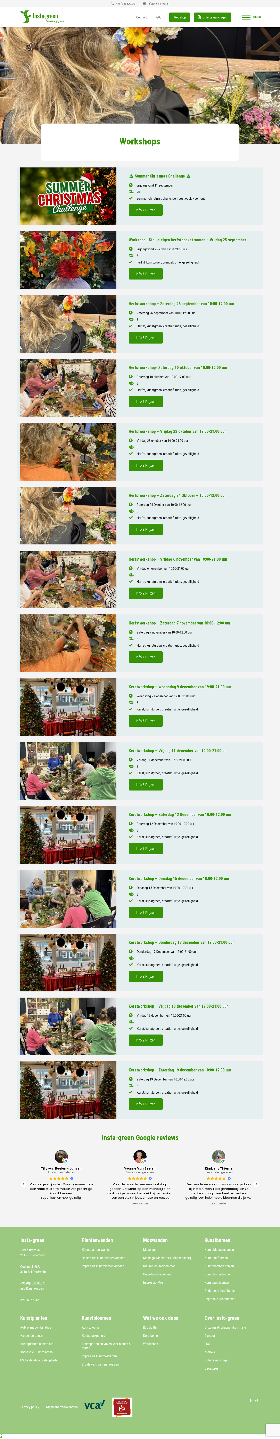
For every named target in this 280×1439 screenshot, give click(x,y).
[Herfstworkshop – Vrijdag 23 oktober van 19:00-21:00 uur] (68, 451)
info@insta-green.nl (157, 3)
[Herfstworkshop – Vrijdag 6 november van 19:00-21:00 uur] (68, 579)
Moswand (149, 1250)
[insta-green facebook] (250, 1400)
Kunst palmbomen (217, 1282)
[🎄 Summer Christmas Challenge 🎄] (68, 196)
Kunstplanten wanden (96, 1250)
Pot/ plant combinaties (35, 1327)
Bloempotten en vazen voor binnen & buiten (106, 1346)
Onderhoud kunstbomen (220, 1291)
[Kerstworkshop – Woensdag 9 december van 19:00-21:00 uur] (68, 707)
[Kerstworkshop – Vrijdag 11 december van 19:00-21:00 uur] (68, 771)
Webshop (179, 17)
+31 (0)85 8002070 (125, 3)
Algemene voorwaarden (62, 1407)
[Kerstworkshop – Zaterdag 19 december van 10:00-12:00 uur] (68, 1090)
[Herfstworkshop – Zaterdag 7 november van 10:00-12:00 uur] (68, 643)
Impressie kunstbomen (220, 1299)
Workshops (150, 1344)
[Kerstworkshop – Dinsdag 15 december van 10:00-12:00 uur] (68, 899)
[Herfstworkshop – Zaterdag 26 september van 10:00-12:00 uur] (68, 324)
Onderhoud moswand (157, 1274)
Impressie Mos (153, 1282)
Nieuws (210, 1352)
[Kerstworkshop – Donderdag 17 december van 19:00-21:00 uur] (68, 962)
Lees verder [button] (61, 1203)
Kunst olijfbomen (216, 1258)
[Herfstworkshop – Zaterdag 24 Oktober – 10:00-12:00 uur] (68, 515)
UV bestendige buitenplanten (39, 1360)
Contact (141, 17)
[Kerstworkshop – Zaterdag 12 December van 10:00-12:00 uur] (68, 835)
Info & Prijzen (146, 210)
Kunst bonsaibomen (218, 1274)
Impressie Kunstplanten (36, 1352)
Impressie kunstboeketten (99, 1356)
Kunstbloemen (91, 1327)
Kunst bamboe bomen (219, 1266)
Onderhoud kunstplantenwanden (103, 1258)
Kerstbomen (151, 1336)
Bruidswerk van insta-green (100, 1364)
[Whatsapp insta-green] (1, 1436)
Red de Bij (150, 1327)
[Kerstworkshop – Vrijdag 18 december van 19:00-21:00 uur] (68, 1026)
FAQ (158, 17)
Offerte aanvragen (214, 17)
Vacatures (212, 1368)
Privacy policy (29, 1407)
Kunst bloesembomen (219, 1250)
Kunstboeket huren (94, 1336)
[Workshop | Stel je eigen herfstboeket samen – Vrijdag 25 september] (68, 260)
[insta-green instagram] (256, 1400)
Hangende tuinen (31, 1336)
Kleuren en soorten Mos (159, 1266)
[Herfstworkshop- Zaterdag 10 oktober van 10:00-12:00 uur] (68, 388)
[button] (256, 1184)
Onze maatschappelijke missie (225, 1327)
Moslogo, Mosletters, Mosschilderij (167, 1258)
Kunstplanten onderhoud (36, 1344)
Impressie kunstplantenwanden (103, 1266)
